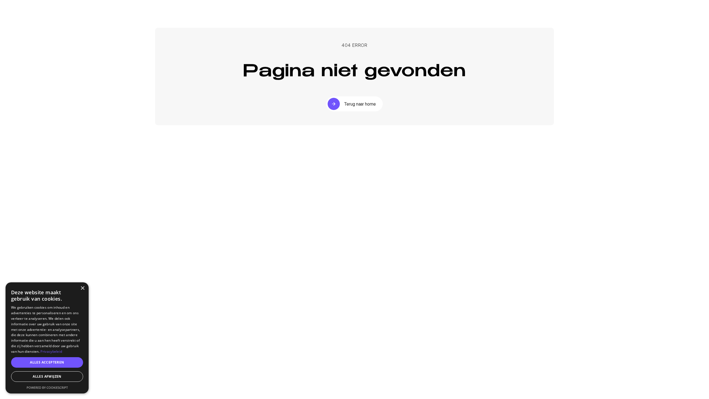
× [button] (82, 288)
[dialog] (47, 337)
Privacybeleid (51, 351)
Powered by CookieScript (47, 387)
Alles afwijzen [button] (47, 376)
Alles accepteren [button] (47, 362)
